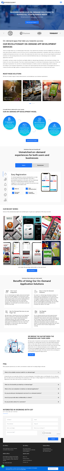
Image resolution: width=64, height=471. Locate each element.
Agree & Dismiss (52, 468)
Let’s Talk (31, 354)
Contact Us (25, 462)
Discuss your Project (31, 22)
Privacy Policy (26, 458)
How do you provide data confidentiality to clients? (18, 397)
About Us (25, 456)
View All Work (31, 270)
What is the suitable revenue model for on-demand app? (20, 372)
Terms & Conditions (27, 460)
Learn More (23, 469)
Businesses (40, 165)
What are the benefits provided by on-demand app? (18, 384)
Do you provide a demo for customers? (15, 402)
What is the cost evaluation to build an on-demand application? (22, 389)
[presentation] (4, 33)
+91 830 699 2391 (8, 462)
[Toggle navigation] (61, 2)
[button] (30, 103)
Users (23, 165)
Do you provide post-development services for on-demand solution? (23, 393)
